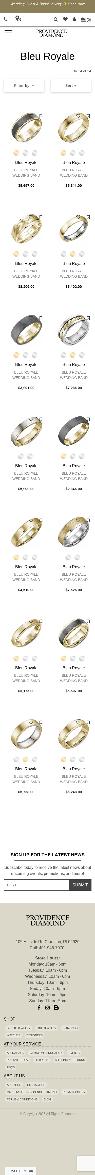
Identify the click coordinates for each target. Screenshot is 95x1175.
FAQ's (11, 1067)
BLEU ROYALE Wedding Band (26, 172)
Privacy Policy (74, 1092)
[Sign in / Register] (74, 19)
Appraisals (15, 1052)
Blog (47, 1099)
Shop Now (76, 4)
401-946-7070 (51, 948)
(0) (89, 20)
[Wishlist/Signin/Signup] (65, 19)
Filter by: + (24, 85)
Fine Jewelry (46, 1028)
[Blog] (56, 1008)
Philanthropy (17, 1059)
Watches (13, 1035)
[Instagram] (47, 1008)
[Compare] (41, 116)
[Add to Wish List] (31, 116)
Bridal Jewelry (18, 1028)
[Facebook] (39, 1008)
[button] (56, 19)
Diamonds (70, 1028)
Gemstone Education (46, 1052)
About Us (14, 1084)
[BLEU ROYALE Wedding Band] (26, 127)
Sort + (71, 85)
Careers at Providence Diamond (32, 1092)
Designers (34, 1035)
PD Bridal (41, 1059)
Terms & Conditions (22, 1099)
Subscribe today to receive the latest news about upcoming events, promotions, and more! (47, 870)
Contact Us (36, 1084)
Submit (80, 885)
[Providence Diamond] (52, 33)
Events (74, 1052)
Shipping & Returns (70, 1059)
